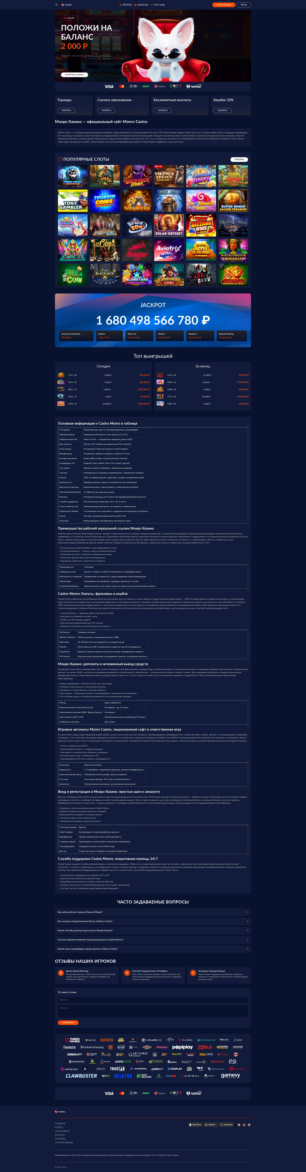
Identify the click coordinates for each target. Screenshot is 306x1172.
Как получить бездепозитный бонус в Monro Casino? (85, 921)
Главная (60, 1124)
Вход (244, 5)
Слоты (59, 1127)
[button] (56, 4)
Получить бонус (74, 75)
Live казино (62, 1131)
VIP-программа (64, 1143)
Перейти (66, 110)
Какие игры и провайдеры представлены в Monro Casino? (88, 949)
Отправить (68, 1023)
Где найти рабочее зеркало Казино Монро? (80, 912)
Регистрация (224, 5)
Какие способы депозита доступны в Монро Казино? (85, 931)
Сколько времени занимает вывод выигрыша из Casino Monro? (90, 940)
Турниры (60, 1139)
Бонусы (60, 1135)
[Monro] (67, 5)
